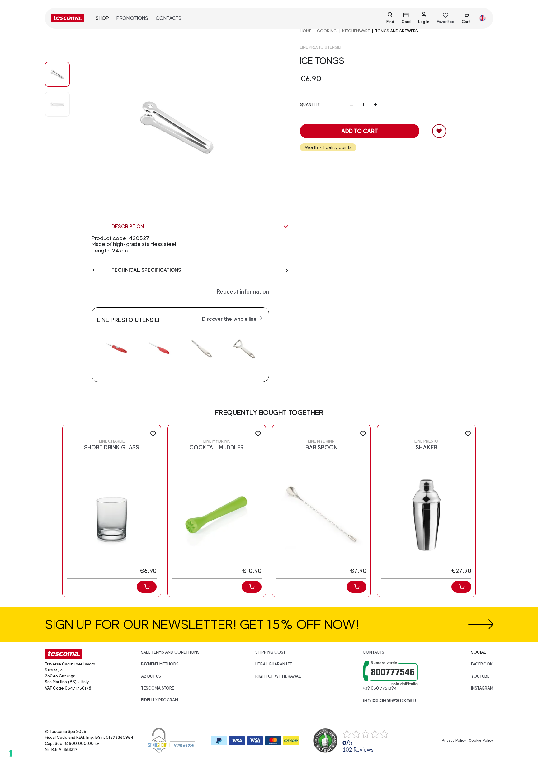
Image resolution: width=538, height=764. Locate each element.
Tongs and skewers (396, 31)
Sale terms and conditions (170, 652)
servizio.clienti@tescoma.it (389, 700)
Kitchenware (356, 31)
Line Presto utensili (320, 47)
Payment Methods (160, 664)
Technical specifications (146, 270)
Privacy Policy (454, 740)
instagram (482, 688)
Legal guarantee (273, 664)
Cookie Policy (481, 740)
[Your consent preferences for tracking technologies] (11, 753)
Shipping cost (270, 652)
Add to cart (359, 131)
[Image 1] (63, 104)
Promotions (132, 18)
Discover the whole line (230, 319)
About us (151, 676)
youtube (480, 676)
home (305, 31)
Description (127, 226)
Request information (243, 291)
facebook (482, 664)
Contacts (169, 18)
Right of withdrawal (278, 676)
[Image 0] (63, 74)
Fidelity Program (159, 700)
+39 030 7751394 (380, 688)
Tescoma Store (157, 688)
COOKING (327, 31)
